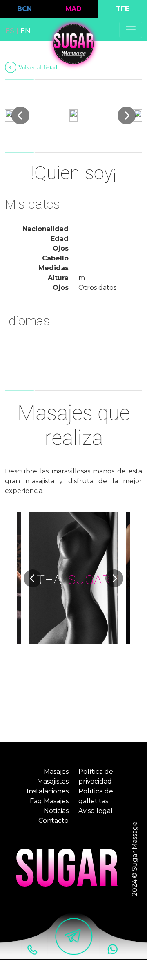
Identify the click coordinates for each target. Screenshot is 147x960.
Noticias (56, 811)
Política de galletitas (95, 796)
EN (25, 30)
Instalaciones (48, 791)
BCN (24, 9)
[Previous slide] (20, 115)
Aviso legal (95, 811)
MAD (73, 9)
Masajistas (53, 781)
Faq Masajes (49, 801)
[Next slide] (127, 115)
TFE (122, 9)
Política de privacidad (95, 776)
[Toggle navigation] (130, 30)
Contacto (53, 820)
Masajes (56, 772)
